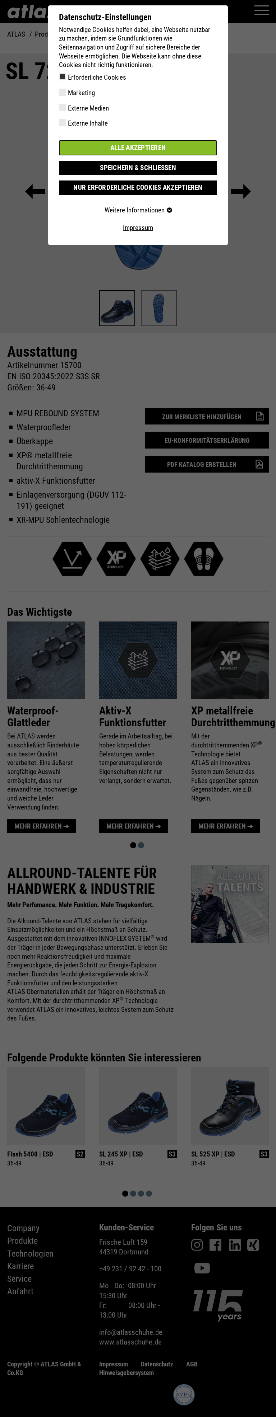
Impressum (138, 228)
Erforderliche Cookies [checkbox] (97, 77)
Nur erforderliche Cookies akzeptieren (137, 187)
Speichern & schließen (138, 168)
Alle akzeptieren (138, 148)
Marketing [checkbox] (81, 93)
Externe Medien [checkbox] (88, 108)
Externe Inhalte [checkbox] (88, 123)
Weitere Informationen (135, 210)
